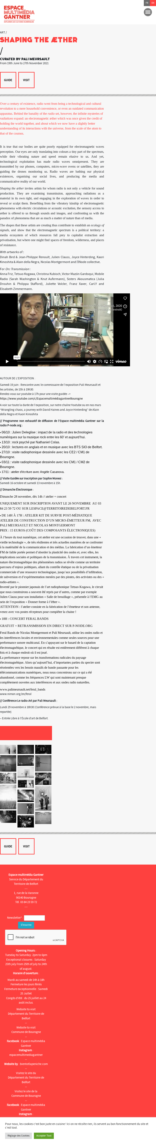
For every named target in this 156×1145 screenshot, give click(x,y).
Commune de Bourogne (26, 1032)
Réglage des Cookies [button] (18, 1135)
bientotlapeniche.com (34, 1064)
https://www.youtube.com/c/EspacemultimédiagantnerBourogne (41, 399)
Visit (26, 80)
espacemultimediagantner (26, 1055)
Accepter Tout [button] (43, 1135)
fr (147, 2)
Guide (8, 80)
